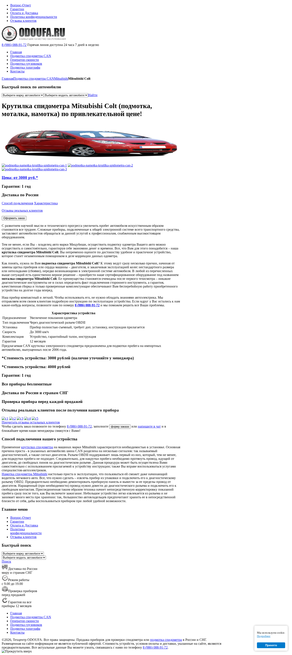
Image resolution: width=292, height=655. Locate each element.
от (20, 177)
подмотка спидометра (166, 640)
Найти (92, 95)
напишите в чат (149, 426)
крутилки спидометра (37, 447)
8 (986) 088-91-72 (14, 45)
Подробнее (263, 636)
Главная (7, 78)
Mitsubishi (61, 78)
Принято (271, 645)
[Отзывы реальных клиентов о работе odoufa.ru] (5, 418)
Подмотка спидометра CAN (33, 78)
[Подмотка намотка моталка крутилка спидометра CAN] (34, 165)
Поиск (6, 561)
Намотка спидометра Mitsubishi (24, 474)
